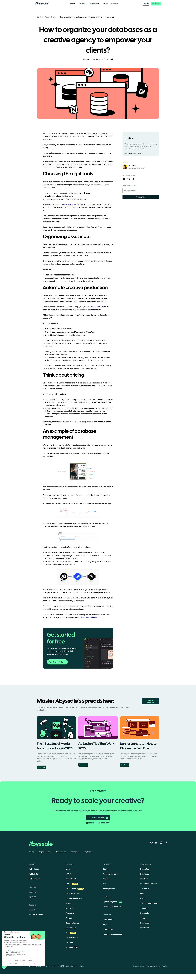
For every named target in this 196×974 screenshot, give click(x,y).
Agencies (32, 897)
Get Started (156, 3)
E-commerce (33, 892)
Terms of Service (139, 966)
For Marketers (34, 874)
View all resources (151, 701)
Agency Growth (50, 17)
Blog (39, 17)
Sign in (146, 3)
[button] (72, 4)
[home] (42, 3)
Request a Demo (45, 852)
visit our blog (95, 307)
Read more (41, 767)
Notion (57, 204)
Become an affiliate (36, 915)
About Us (32, 910)
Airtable (80, 204)
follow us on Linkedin (88, 617)
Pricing (105, 3)
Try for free (88, 852)
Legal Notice (162, 966)
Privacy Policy (152, 966)
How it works (61, 852)
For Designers (34, 869)
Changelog (75, 852)
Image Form (47, 139)
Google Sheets (67, 204)
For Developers (34, 879)
